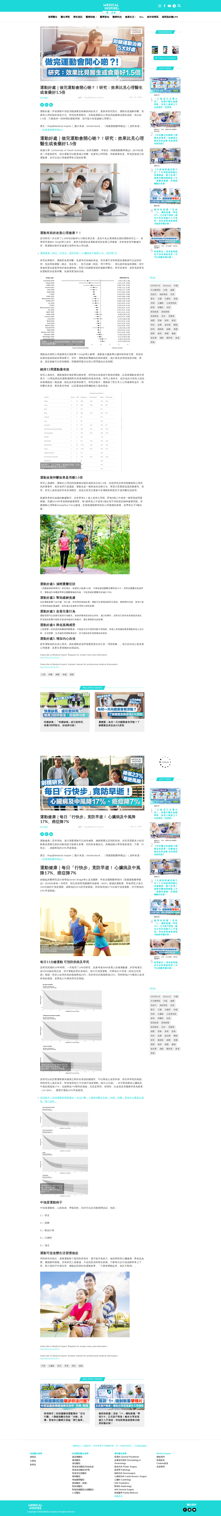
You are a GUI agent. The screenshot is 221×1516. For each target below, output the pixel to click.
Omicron (167, 286)
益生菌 (167, 325)
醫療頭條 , (157, 206)
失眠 (176, 299)
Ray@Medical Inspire (94, 97)
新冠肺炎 (154, 316)
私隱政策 (161, 1460)
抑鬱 (50, 674)
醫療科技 (117, 17)
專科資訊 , (157, 131)
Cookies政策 (162, 1463)
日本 (163, 316)
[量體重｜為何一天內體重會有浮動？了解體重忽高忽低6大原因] (120, 705)
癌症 (153, 325)
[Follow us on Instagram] (189, 1510)
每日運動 (44, 98)
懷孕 (153, 307)
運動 (72, 674)
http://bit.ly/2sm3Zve (49, 658)
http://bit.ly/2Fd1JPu (49, 667)
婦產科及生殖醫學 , (171, 129)
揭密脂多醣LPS (170, 17)
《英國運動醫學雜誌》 (52, 130)
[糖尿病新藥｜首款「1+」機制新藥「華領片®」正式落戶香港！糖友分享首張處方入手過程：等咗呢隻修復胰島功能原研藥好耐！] (120, 1397)
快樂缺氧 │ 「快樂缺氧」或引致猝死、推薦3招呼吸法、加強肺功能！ (64, 724)
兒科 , (163, 129)
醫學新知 (104, 17)
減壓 (57, 674)
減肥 (153, 320)
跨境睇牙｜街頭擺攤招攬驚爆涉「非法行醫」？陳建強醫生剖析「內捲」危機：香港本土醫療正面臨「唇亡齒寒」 (64, 1416)
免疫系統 (163, 294)
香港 (153, 342)
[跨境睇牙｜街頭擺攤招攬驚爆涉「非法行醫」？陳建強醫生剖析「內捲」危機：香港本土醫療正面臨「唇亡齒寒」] (65, 1397)
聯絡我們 (161, 1457)
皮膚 (160, 325)
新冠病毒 (165, 312)
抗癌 (168, 307)
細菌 (168, 329)
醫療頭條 (90, 17)
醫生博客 (65, 17)
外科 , (163, 246)
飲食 (177, 338)
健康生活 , (157, 95)
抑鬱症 (161, 307)
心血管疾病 (171, 303)
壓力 (153, 299)
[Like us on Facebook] (185, 1510)
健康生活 (129, 17)
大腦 (160, 299)
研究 (153, 329)
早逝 (67, 1366)
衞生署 (154, 338)
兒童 (172, 294)
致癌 (160, 333)
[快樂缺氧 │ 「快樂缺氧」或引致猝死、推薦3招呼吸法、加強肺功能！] (65, 705)
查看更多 (118, 1496)
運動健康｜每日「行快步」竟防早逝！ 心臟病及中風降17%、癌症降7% (78, 253)
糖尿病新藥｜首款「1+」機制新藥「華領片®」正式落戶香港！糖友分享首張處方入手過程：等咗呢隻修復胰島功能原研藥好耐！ (119, 1418)
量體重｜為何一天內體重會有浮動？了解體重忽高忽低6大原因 (119, 724)
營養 (160, 320)
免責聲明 (161, 1467)
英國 (167, 333)
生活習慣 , (169, 246)
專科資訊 (77, 17)
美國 (176, 329)
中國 (176, 286)
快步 (59, 1366)
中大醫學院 (155, 290)
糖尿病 (161, 329)
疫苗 (174, 320)
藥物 (174, 333)
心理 (43, 674)
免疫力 (154, 294)
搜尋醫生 (52, 17)
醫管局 (169, 338)
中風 (165, 290)
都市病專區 (153, 17)
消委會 (171, 316)
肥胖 (153, 333)
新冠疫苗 (154, 312)
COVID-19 (155, 286)
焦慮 (65, 674)
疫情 (167, 320)
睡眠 (176, 325)
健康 (172, 290)
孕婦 (153, 303)
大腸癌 (167, 299)
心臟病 (161, 303)
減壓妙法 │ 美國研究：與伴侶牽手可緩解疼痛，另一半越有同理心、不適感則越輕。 (110, 1446)
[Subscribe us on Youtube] (194, 1510)
